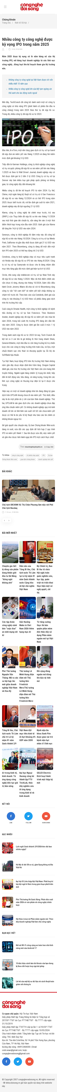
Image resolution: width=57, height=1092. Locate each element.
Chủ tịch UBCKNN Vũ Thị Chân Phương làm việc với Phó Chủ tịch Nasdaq (27, 506)
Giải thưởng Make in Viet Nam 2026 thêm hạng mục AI (26, 627)
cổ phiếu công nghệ (33, 455)
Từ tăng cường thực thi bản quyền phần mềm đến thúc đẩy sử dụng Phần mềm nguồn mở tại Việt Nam (45, 632)
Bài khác (7, 471)
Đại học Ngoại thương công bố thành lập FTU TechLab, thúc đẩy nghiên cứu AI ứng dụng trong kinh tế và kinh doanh (26, 784)
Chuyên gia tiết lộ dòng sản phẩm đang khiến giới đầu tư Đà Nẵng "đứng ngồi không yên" (10, 574)
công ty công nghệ (17, 455)
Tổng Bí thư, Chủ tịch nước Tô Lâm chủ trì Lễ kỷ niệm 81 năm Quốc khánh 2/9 (10, 737)
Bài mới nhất (9, 532)
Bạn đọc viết (8, 933)
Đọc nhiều (7, 834)
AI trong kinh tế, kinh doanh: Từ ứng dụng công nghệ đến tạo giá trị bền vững (10, 779)
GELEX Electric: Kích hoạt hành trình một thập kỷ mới (45, 778)
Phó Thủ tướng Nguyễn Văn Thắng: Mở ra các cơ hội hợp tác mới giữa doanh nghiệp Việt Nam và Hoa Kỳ (10, 681)
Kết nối (6, 804)
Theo (36, 446)
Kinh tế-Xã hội (21, 22)
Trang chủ (6, 22)
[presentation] (4, 520)
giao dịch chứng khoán (28, 459)
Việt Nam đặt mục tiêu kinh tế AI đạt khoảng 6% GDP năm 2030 (27, 735)
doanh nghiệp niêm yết (45, 459)
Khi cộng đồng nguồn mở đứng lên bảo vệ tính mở (44, 676)
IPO (43, 455)
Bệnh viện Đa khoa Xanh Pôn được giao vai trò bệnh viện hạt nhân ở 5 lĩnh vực (45, 737)
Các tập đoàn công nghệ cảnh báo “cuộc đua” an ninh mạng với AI (10, 629)
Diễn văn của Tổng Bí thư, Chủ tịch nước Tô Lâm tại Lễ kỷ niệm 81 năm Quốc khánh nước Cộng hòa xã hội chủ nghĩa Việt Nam (27, 578)
